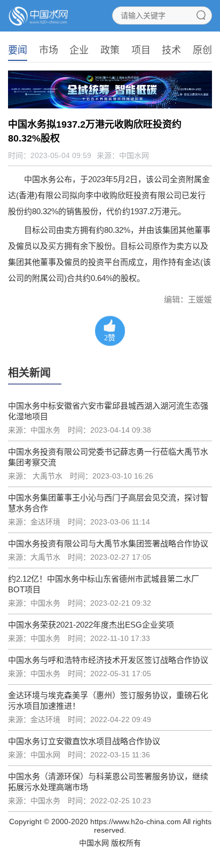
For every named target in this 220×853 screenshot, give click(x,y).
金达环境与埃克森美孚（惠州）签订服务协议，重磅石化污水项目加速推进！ (108, 700)
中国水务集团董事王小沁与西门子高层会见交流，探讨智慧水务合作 (108, 503)
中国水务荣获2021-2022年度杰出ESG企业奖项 (91, 624)
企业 (79, 50)
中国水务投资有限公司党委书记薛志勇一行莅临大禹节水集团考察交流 (108, 457)
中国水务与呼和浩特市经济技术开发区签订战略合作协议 (108, 659)
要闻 (17, 50)
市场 (48, 50)
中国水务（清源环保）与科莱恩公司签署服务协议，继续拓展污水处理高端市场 (108, 782)
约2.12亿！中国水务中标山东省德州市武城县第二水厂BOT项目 (103, 584)
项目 (141, 50)
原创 (202, 50)
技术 (171, 50)
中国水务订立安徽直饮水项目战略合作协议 (84, 741)
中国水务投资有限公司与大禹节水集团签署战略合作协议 (108, 543)
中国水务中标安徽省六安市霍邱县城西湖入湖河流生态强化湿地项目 (108, 411)
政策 (110, 50)
